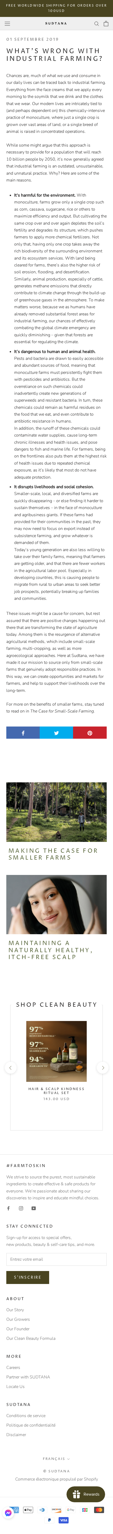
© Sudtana (56, 1471)
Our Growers (18, 1319)
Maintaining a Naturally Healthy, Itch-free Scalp (50, 950)
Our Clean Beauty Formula (30, 1338)
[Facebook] (8, 1208)
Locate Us (15, 1387)
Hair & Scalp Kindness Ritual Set (56, 1091)
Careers (13, 1367)
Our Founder (17, 1329)
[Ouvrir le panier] (106, 23)
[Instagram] (21, 1208)
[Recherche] (96, 23)
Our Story (15, 1310)
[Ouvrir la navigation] (7, 23)
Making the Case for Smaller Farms (53, 854)
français (54, 1458)
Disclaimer (16, 1435)
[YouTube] (34, 1208)
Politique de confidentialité (30, 1425)
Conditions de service (25, 1416)
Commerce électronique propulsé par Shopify (56, 1479)
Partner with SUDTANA (28, 1377)
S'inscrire (28, 1277)
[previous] (10, 1068)
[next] (102, 1068)
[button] (8, 1513)
